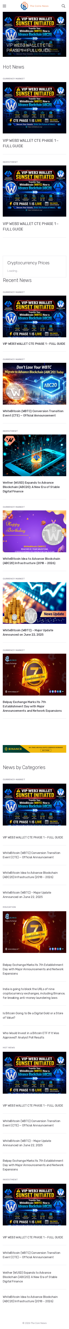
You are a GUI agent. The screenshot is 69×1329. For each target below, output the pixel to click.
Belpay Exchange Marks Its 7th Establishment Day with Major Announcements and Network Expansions (32, 706)
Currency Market (14, 78)
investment (10, 162)
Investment (14, 39)
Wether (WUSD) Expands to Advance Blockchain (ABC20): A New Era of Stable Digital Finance (31, 487)
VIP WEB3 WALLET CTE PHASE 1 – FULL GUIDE (28, 48)
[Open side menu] (4, 6)
